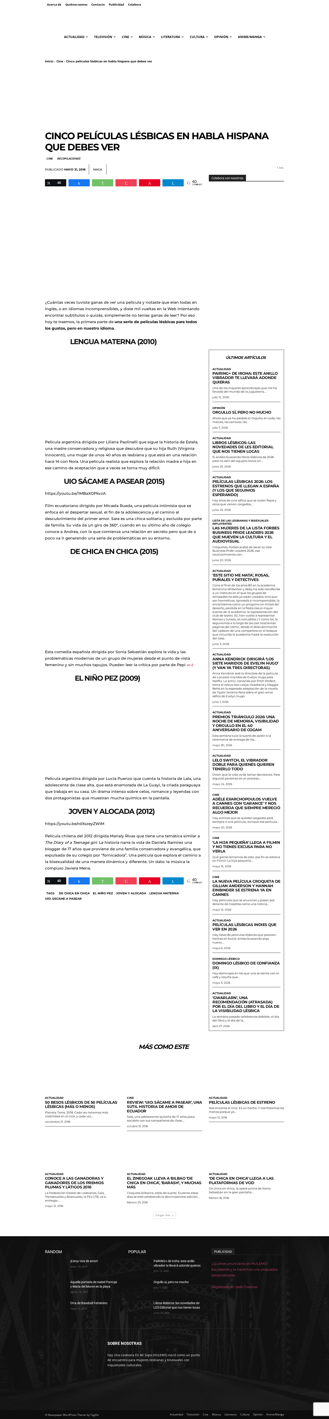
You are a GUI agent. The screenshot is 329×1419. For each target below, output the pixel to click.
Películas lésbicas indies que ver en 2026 (244, 926)
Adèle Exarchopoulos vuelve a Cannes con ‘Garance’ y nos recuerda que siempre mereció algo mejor (246, 806)
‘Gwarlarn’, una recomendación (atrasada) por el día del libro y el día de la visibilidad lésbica (245, 1004)
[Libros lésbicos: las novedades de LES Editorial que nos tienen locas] (139, 1308)
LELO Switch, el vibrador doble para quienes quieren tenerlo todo (243, 764)
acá (190, 665)
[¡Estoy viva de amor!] (56, 1266)
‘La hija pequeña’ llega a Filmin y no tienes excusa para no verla (246, 846)
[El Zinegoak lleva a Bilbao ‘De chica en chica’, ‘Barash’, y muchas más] (164, 1151)
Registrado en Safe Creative (234, 1287)
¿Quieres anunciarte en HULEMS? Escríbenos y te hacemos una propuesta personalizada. (245, 1269)
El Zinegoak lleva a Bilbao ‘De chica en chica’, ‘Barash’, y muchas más (164, 1182)
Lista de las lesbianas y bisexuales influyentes (240, 522)
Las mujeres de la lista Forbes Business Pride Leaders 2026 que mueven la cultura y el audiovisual (245, 534)
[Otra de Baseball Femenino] (56, 1308)
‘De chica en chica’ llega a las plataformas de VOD (241, 1180)
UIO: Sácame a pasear (63, 898)
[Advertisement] (164, 96)
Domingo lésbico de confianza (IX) (246, 965)
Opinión (218, 408)
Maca (97, 169)
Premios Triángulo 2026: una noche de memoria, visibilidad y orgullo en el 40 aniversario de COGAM (245, 723)
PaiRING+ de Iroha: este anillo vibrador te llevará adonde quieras (245, 377)
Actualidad (221, 369)
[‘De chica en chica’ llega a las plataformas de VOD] (246, 1151)
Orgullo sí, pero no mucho (241, 412)
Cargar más (163, 1215)
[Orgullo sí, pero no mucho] (139, 1287)
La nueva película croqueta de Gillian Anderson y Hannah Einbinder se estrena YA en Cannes (246, 888)
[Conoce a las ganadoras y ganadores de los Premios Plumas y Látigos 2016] (82, 1151)
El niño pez (103, 893)
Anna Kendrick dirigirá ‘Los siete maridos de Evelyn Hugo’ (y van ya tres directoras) (245, 663)
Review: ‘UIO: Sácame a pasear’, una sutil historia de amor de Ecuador (164, 1106)
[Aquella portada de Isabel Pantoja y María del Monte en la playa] (56, 1287)
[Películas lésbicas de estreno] (246, 1075)
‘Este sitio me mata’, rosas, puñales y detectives (240, 577)
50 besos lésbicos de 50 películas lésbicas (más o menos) (81, 1104)
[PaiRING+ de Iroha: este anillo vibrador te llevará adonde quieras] (139, 1266)
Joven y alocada (131, 893)
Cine (59, 61)
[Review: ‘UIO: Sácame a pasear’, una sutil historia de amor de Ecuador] (164, 1075)
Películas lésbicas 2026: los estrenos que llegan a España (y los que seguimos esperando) (245, 488)
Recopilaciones (68, 158)
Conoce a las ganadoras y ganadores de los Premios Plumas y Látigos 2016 (74, 1182)
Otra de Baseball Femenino (88, 1303)
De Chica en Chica (74, 893)
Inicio (49, 61)
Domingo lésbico (226, 958)
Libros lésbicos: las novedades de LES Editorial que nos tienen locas (242, 447)
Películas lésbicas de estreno (242, 1102)
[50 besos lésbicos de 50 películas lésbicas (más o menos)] (82, 1075)
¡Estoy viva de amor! (84, 1261)
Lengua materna (164, 893)
